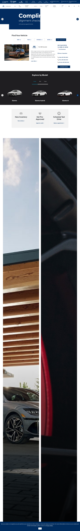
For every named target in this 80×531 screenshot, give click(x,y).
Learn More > (34, 61)
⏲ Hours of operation (62, 53)
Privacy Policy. (49, 525)
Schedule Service (64, 66)
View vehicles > (21, 120)
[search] (78, 6)
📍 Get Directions (62, 49)
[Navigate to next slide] (79, 19)
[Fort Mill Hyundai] (7, 6)
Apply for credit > (40, 123)
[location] (50, 1)
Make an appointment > (59, 123)
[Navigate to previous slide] (1, 19)
